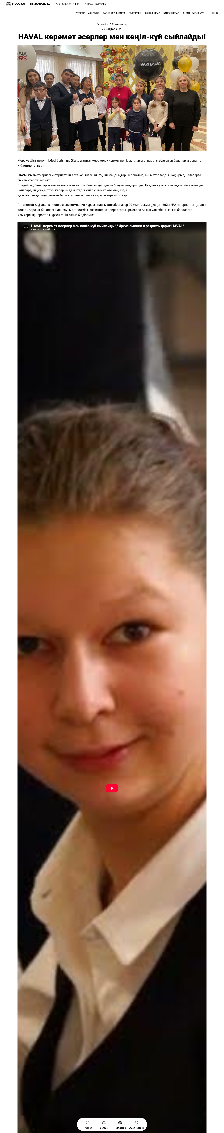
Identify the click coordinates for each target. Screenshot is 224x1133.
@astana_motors (49, 205)
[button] (80, 13)
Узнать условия (96, 1123)
